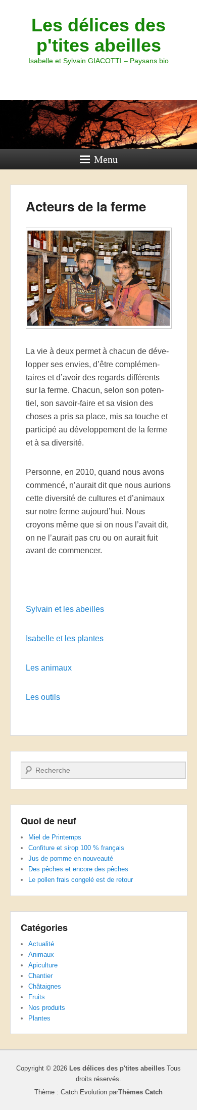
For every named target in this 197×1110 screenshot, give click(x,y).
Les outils (43, 697)
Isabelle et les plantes (65, 638)
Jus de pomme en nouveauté (70, 858)
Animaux (41, 954)
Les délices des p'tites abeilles (98, 35)
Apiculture (43, 965)
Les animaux (49, 667)
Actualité (41, 944)
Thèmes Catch (140, 1092)
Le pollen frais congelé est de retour (80, 879)
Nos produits (46, 1007)
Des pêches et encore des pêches (78, 869)
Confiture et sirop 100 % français (76, 848)
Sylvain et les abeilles (65, 609)
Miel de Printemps (54, 837)
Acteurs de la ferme (86, 206)
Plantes (39, 1018)
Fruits (36, 997)
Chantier (40, 976)
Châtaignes (44, 986)
